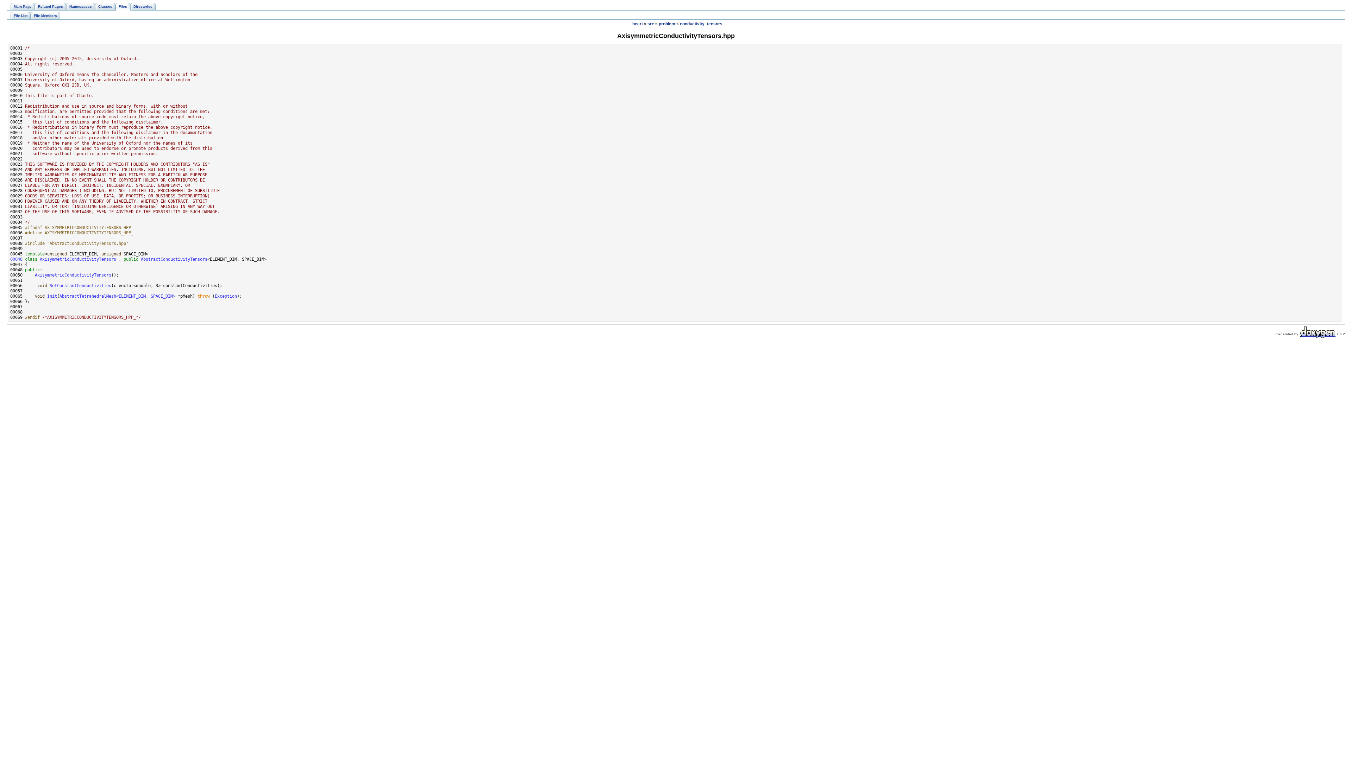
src (650, 23)
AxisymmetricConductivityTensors (78, 259)
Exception (226, 296)
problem (667, 23)
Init (52, 296)
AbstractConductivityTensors (174, 259)
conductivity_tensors (701, 23)
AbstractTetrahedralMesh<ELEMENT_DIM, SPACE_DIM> (117, 296)
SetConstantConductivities (80, 285)
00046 (16, 259)
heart (637, 23)
